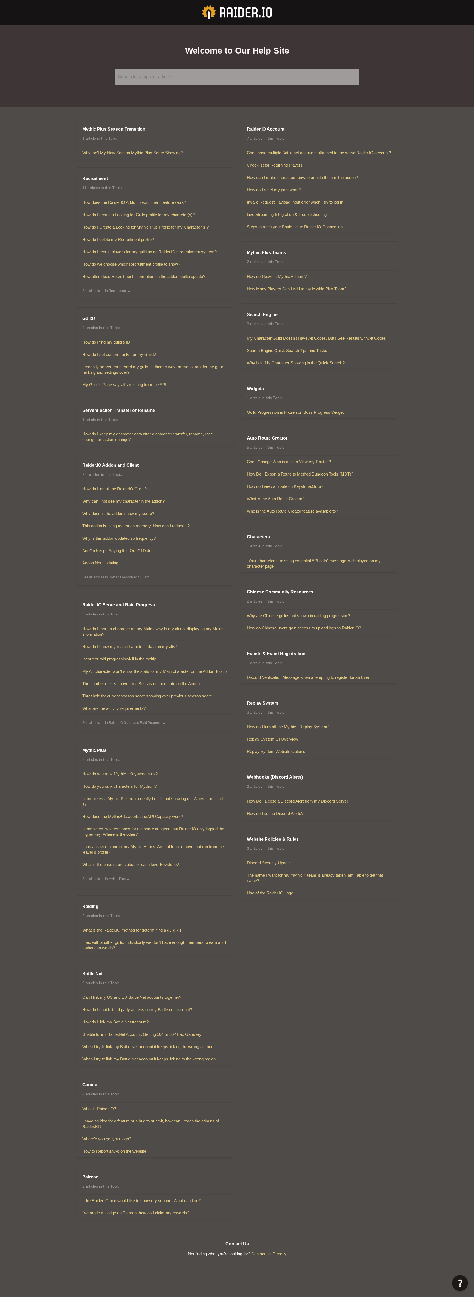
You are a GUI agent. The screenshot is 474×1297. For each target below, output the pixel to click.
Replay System (262, 703)
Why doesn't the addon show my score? (118, 513)
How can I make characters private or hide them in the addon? (302, 177)
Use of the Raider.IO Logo (270, 893)
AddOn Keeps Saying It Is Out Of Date (116, 550)
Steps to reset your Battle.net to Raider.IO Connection (295, 226)
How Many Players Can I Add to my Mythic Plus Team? (296, 288)
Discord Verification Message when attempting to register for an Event (309, 677)
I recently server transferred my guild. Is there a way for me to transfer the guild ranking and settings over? (152, 369)
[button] (460, 1283)
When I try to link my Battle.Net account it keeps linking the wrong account (148, 1046)
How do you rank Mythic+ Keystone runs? (120, 774)
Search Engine (262, 314)
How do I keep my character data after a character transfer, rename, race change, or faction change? (147, 437)
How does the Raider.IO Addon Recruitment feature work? (134, 202)
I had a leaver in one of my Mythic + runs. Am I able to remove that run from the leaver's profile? (153, 849)
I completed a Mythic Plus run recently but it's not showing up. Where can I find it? (152, 801)
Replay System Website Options (276, 751)
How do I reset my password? (274, 189)
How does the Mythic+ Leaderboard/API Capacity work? (132, 816)
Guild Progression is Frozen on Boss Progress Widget (295, 412)
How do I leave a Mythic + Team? (277, 276)
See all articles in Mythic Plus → (106, 879)
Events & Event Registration (276, 653)
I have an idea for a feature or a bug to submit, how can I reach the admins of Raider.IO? (150, 1124)
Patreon (90, 1177)
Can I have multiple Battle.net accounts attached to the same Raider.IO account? (319, 152)
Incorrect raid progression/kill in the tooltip (119, 659)
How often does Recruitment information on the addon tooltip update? (143, 276)
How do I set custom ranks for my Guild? (119, 354)
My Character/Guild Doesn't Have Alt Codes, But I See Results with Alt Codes (316, 338)
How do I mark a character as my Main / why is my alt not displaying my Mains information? (153, 631)
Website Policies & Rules (273, 839)
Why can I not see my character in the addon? (123, 501)
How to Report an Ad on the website (114, 1151)
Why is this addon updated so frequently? (119, 538)
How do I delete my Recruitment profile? (118, 239)
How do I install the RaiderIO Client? (114, 488)
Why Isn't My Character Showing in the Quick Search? (296, 363)
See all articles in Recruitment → (106, 291)
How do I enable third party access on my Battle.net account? (137, 1009)
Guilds (89, 318)
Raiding (90, 906)
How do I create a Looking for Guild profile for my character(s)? (138, 214)
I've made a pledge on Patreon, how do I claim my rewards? (135, 1213)
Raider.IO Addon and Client (110, 465)
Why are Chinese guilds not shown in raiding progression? (298, 615)
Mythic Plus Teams (266, 252)
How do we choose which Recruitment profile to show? (131, 264)
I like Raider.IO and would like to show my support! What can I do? (141, 1200)
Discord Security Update (269, 862)
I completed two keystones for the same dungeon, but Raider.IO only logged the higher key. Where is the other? (153, 831)
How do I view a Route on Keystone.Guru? (285, 486)
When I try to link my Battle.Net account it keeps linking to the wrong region (149, 1059)
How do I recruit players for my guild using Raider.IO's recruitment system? (149, 251)
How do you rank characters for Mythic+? (119, 786)
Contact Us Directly (268, 1253)
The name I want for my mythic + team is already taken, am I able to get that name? (315, 878)
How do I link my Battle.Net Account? (115, 1022)
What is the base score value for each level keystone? (130, 864)
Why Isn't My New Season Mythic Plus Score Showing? (132, 152)
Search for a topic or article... (145, 76)
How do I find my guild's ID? (107, 342)
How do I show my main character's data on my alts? (129, 646)
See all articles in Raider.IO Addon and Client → (117, 577)
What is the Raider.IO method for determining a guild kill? (132, 930)
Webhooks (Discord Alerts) (275, 777)
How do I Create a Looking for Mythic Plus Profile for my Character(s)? (145, 227)
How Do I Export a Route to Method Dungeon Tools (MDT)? (300, 474)
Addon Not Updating (100, 563)
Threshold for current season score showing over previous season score (147, 696)
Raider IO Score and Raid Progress (118, 605)
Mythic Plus (94, 750)
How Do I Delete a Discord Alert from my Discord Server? (298, 801)
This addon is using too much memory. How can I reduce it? (136, 526)
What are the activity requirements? (114, 708)
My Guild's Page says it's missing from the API (124, 384)
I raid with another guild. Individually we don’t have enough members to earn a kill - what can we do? (154, 945)
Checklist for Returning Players (275, 165)
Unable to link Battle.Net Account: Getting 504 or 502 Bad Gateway (141, 1034)
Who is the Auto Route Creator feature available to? (292, 511)
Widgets (255, 388)
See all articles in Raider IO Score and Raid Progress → (123, 723)
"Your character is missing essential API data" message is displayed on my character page (314, 563)
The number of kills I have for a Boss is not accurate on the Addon (141, 683)
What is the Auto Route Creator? (275, 498)
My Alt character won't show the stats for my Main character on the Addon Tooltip (154, 671)
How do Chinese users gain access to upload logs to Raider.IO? (304, 628)
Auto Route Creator (267, 438)
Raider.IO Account (265, 129)
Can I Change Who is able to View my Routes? (289, 461)
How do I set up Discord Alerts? (275, 813)
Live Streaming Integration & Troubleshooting (287, 214)
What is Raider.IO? (99, 1108)
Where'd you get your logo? (106, 1138)
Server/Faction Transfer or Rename (118, 410)
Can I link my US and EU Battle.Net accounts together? (131, 997)
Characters (258, 536)
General (90, 1084)
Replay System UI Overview (272, 739)
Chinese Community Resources (280, 592)
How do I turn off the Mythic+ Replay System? (288, 726)
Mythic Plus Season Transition (113, 129)
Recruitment (95, 178)
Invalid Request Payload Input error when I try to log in (295, 202)
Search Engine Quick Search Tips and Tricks (287, 350)
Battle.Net (92, 973)
